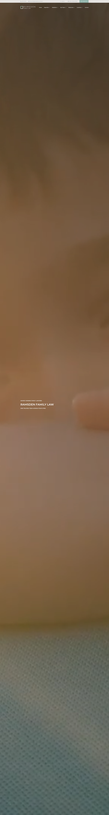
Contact (87, 7)
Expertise (46, 7)
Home (40, 7)
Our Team (62, 7)
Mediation (54, 7)
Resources (70, 7)
